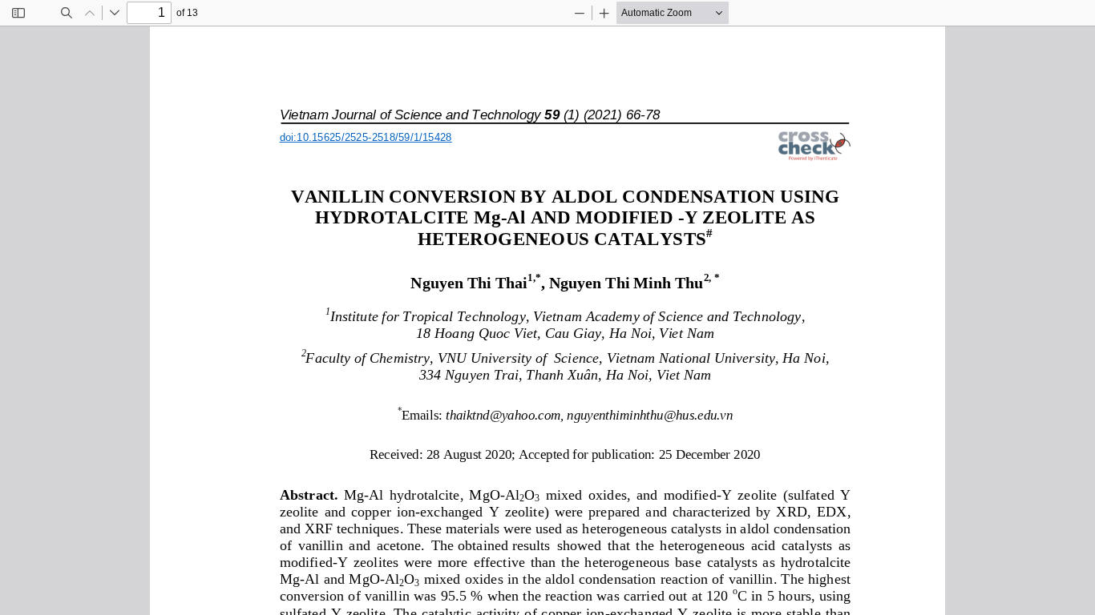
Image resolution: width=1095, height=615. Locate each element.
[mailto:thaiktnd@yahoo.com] (502, 403)
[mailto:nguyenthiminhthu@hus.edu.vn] (649, 403)
